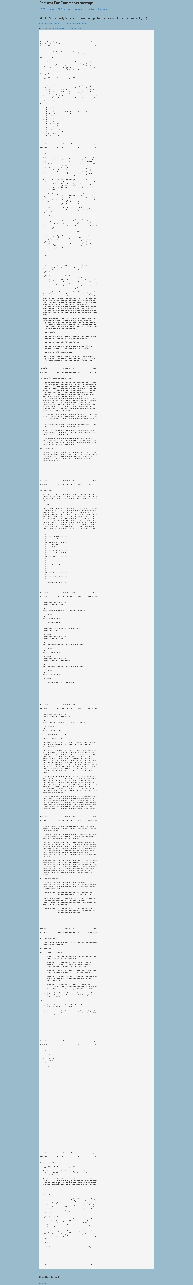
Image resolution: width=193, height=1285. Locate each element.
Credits (90, 9)
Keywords (79, 9)
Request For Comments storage (66, 2)
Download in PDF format (49, 23)
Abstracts (102, 9)
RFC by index (47, 9)
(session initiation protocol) (66, 28)
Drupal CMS (43, 1284)
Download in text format (77, 23)
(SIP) (79, 28)
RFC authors (64, 9)
